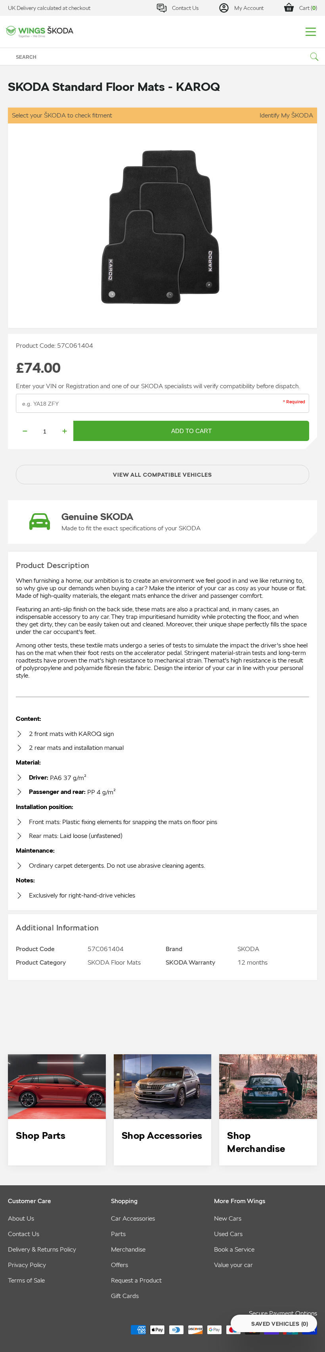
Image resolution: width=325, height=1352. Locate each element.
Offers (119, 1265)
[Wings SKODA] (39, 31)
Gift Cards (125, 1296)
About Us (21, 1218)
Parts (118, 1234)
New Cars (227, 1218)
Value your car (233, 1265)
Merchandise (128, 1249)
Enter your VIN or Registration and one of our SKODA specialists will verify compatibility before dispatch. (158, 386)
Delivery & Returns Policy (42, 1249)
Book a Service (234, 1249)
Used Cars (228, 1234)
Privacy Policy (27, 1265)
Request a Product (136, 1280)
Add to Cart (191, 431)
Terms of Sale (26, 1280)
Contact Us (23, 1234)
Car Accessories (133, 1218)
